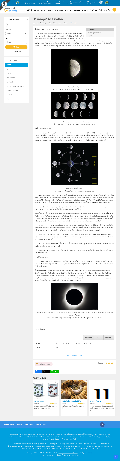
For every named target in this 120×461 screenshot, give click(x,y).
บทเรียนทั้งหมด (12, 60)
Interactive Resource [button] (81, 10)
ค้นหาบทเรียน (14, 19)
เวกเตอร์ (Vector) (95, 401)
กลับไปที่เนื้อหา (40, 329)
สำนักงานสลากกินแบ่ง (107, 2)
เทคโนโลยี (10, 82)
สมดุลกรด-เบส (39, 401)
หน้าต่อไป (108, 337)
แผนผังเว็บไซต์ (29, 425)
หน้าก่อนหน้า (89, 337)
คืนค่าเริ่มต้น (17, 51)
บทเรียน (50, 10)
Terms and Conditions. (65, 452)
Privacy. (75, 452)
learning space (17, 2)
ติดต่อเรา (19, 425)
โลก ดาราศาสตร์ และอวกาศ (15, 86)
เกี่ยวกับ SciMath (9, 425)
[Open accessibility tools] (116, 457)
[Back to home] (10, 9)
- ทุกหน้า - (91, 35)
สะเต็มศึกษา (10, 95)
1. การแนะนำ (91, 30)
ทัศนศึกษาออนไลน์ (96, 10)
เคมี (8, 69)
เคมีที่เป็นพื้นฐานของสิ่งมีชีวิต (71, 401)
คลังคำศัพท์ (107, 10)
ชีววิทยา (9, 73)
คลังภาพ (36, 10)
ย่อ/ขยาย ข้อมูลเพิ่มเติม (74, 355)
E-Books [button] (68, 10)
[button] (114, 10)
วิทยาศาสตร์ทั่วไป (12, 90)
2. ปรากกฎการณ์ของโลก (94, 33)
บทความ (43, 10)
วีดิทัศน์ (29, 10)
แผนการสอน (59, 10)
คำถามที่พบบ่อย (41, 425)
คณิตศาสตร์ (11, 78)
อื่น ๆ (8, 99)
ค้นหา (17, 47)
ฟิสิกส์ (9, 65)
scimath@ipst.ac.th (50, 455)
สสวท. (101, 2)
